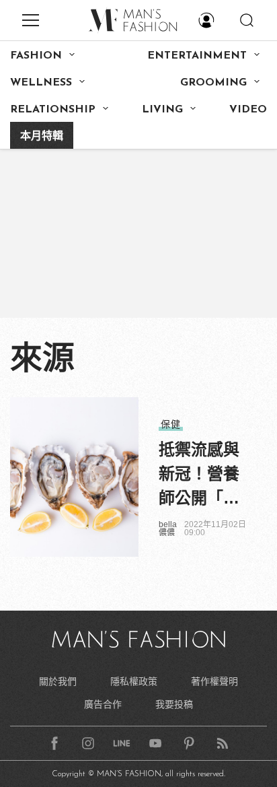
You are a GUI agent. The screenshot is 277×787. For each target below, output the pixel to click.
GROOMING (213, 82)
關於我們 (58, 681)
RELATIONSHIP (52, 109)
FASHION (36, 55)
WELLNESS (41, 82)
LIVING (162, 109)
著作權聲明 (214, 681)
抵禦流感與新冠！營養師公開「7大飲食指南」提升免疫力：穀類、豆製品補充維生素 (199, 475)
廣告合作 (103, 704)
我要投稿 (174, 704)
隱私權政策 (133, 681)
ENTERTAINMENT (197, 55)
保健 (171, 424)
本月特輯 (41, 136)
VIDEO (248, 109)
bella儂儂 (168, 528)
